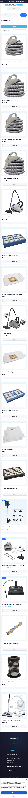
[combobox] (9, 15)
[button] (26, 779)
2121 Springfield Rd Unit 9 (13, 754)
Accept (14, 793)
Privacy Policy (14, 796)
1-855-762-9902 (11, 764)
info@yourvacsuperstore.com (14, 766)
